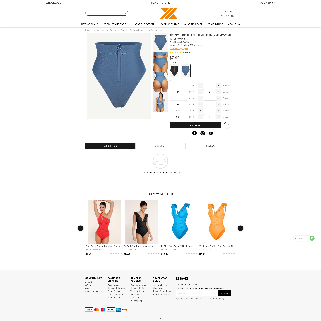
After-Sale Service (93, 291)
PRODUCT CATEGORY (115, 24)
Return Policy (136, 294)
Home (88, 30)
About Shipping (115, 291)
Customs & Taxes (138, 285)
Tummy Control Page (162, 291)
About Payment (115, 297)
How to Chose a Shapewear (160, 286)
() (228, 15)
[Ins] (182, 278)
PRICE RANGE (215, 24)
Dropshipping (136, 300)
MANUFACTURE (160, 2)
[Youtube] (186, 278)
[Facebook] (177, 278)
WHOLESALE (53, 2)
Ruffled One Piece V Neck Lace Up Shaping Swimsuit (179, 246)
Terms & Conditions (139, 291)
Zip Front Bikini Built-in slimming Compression (142, 30)
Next (240, 228)
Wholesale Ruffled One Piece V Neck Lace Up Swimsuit (217, 246)
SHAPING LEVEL (193, 24)
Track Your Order (116, 294)
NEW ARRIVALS (89, 24)
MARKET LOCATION (143, 24)
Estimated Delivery (116, 288)
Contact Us (90, 288)
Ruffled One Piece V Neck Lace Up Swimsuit (142, 246)
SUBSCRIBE (224, 293)
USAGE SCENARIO (169, 24)
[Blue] (186, 70)
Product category (100, 30)
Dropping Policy (137, 288)
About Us (89, 282)
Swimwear (114, 30)
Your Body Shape (161, 294)
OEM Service (267, 2)
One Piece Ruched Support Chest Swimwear (104, 246)
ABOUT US (234, 24)
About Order (113, 285)
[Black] (174, 70)
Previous (80, 228)
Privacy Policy (136, 297)
